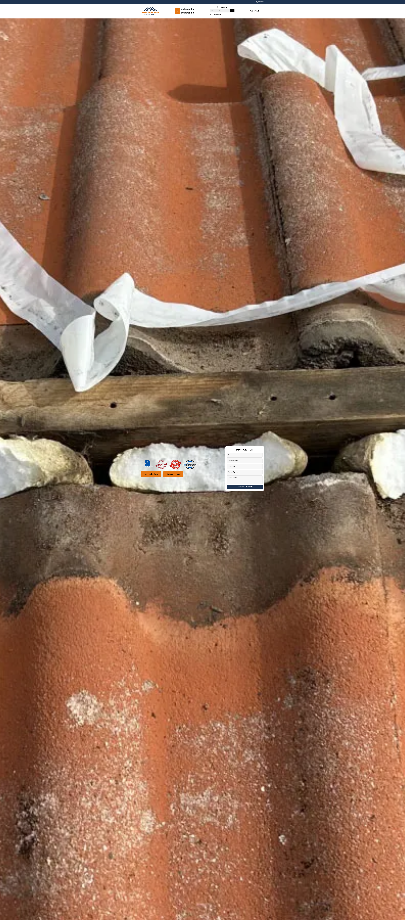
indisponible (187, 9)
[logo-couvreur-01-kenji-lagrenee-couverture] (150, 11)
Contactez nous (173, 474)
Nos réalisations (151, 474)
